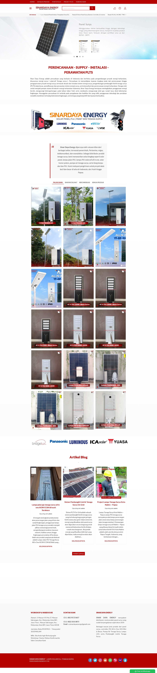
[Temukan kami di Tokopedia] (110, 662)
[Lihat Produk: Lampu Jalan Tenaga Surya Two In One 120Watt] (65, 387)
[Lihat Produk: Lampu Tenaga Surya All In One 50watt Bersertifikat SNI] (33, 305)
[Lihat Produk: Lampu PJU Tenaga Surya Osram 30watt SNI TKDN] (33, 427)
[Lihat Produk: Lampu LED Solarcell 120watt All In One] (65, 305)
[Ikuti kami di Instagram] (100, 662)
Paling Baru (58, 182)
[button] (92, 8)
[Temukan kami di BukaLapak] (115, 662)
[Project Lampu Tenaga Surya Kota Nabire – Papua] (111, 482)
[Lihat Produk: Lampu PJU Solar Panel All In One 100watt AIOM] (65, 346)
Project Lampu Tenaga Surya (111, 497)
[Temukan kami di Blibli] (125, 662)
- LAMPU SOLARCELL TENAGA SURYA (51, 659)
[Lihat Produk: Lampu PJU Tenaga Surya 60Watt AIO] (65, 264)
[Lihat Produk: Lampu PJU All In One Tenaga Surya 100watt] (65, 427)
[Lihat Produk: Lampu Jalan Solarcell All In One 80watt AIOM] (97, 346)
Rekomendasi (84, 182)
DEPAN (32, 2)
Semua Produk (98, 182)
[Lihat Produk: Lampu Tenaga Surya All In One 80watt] (97, 427)
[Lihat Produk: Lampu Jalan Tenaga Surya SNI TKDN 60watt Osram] (97, 387)
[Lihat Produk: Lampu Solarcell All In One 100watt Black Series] (97, 305)
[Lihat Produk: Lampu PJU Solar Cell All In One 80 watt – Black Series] (33, 346)
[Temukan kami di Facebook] (90, 662)
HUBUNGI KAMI (81, 2)
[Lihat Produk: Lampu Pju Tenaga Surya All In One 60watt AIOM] (33, 387)
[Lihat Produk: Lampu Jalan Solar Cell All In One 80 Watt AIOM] (33, 223)
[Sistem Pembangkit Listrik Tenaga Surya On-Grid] (78, 482)
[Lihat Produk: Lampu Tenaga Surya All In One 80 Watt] (33, 264)
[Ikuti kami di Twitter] (95, 662)
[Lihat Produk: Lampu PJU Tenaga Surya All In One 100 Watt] (97, 223)
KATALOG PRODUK (43, 2)
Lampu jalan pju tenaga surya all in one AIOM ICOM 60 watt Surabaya (46, 507)
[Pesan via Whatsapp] (114, 8)
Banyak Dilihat (71, 182)
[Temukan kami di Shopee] (105, 662)
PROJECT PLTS (68, 2)
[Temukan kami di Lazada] (120, 662)
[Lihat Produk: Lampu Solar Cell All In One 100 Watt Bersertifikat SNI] (97, 264)
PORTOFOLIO (56, 2)
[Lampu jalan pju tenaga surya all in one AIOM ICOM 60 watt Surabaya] (45, 483)
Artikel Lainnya (78, 554)
